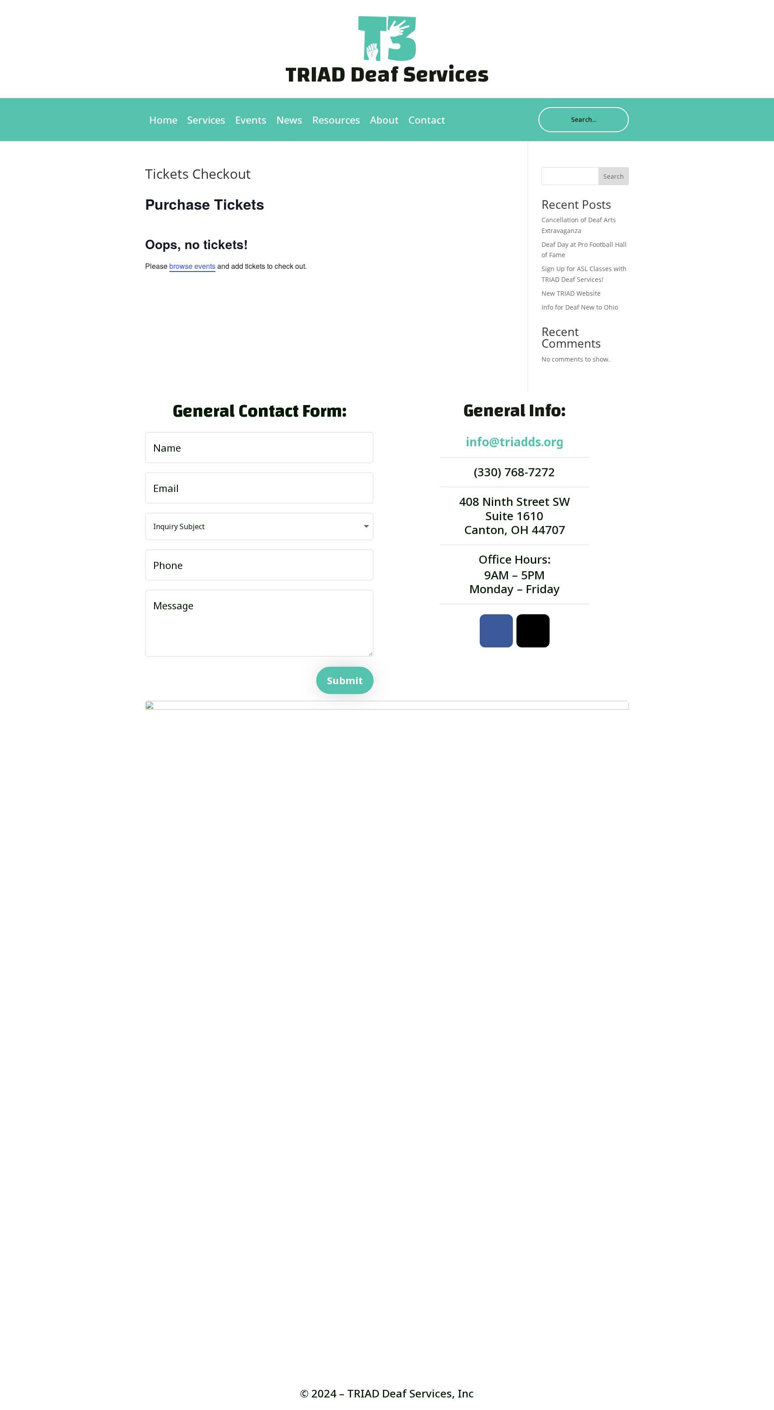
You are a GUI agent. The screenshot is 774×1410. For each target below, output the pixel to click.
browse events (192, 266)
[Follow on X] (533, 630)
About (384, 119)
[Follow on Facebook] (496, 630)
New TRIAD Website (571, 293)
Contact (426, 119)
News (289, 119)
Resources (336, 119)
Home (163, 119)
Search (613, 176)
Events (251, 119)
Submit (345, 680)
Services (206, 119)
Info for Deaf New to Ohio (580, 307)
